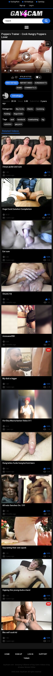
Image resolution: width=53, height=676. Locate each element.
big (43, 120)
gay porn (18, 124)
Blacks (30, 109)
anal (12, 120)
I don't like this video (16, 77)
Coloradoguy (16, 96)
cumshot (8, 124)
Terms (26, 658)
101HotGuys (28, 2)
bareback (21, 120)
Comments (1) (30, 88)
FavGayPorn (15, 2)
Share (19, 88)
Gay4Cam (23, 672)
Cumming (40, 109)
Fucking (7, 114)
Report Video (26, 83)
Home (7, 654)
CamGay (41, 2)
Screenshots (41, 83)
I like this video (12, 77)
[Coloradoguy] (5, 96)
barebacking (33, 120)
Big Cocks (20, 109)
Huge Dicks (18, 114)
